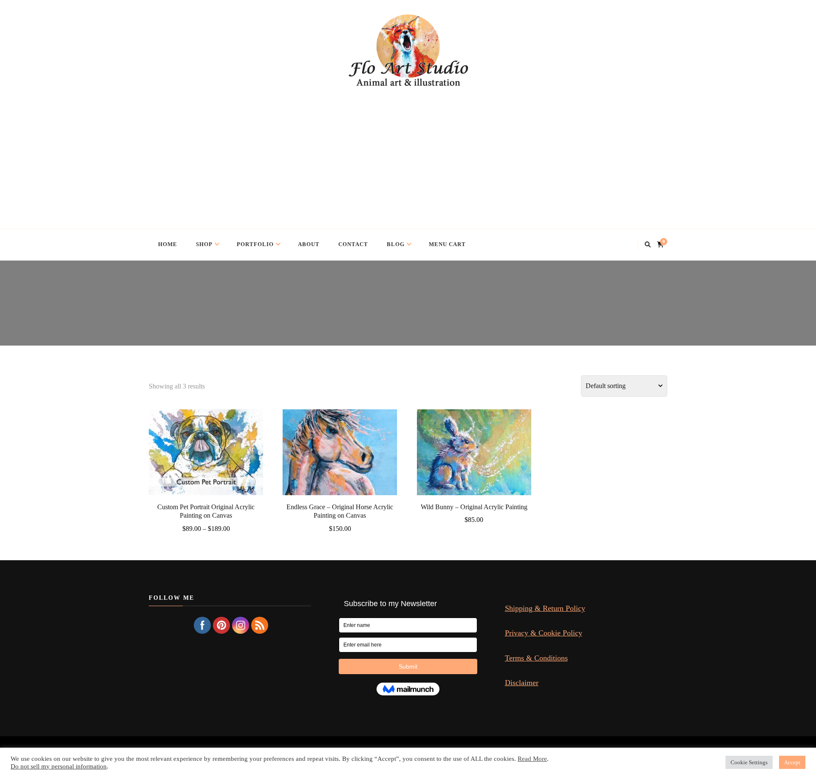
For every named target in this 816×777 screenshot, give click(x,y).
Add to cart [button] (340, 454)
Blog (396, 244)
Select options (206, 454)
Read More (532, 758)
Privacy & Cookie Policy (543, 633)
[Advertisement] (408, 152)
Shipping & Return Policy (545, 608)
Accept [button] (792, 762)
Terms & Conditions (536, 658)
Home (167, 244)
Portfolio (255, 244)
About (309, 244)
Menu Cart (447, 244)
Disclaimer (521, 682)
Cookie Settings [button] (749, 762)
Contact (353, 244)
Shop (204, 244)
